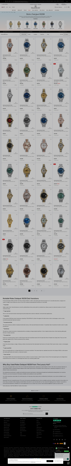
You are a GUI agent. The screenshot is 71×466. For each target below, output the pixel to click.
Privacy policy (33, 462)
